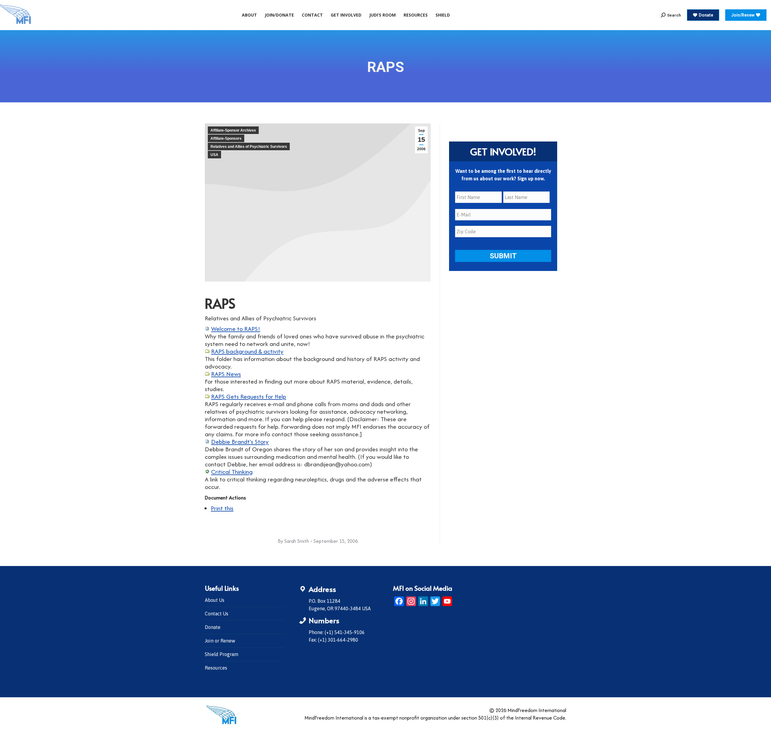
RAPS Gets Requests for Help (248, 396)
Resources (216, 667)
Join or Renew (220, 640)
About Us (214, 600)
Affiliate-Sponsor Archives (233, 130)
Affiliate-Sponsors (226, 138)
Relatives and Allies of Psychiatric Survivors (249, 147)
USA (214, 155)
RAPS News (226, 373)
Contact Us (216, 613)
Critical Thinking (232, 471)
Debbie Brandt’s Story (240, 441)
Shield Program (221, 654)
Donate (212, 627)
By (293, 541)
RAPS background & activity (247, 351)
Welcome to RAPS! (235, 328)
